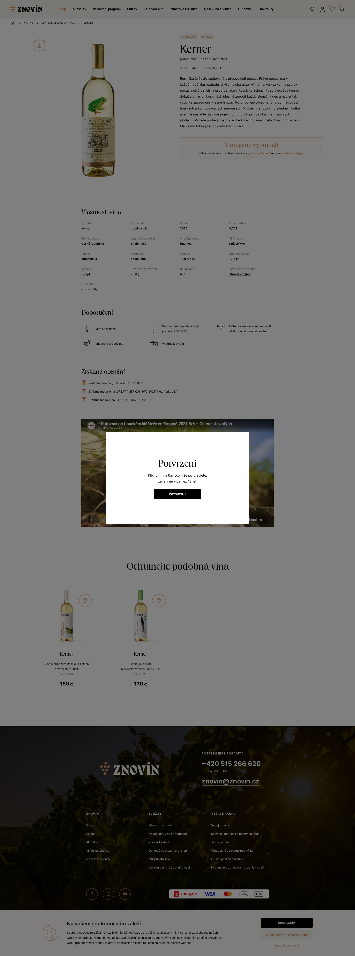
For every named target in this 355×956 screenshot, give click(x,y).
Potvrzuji (177, 494)
